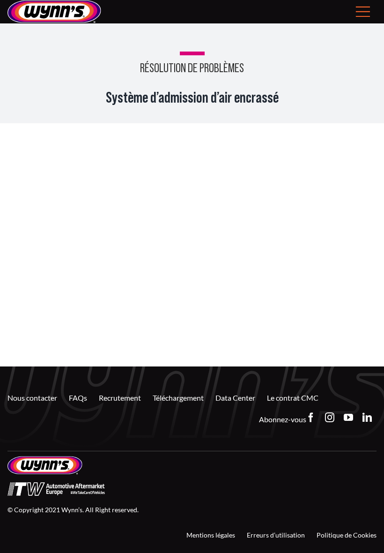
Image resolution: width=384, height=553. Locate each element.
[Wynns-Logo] (44, 459)
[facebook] (311, 417)
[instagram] (329, 417)
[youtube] (348, 417)
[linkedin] (367, 417)
